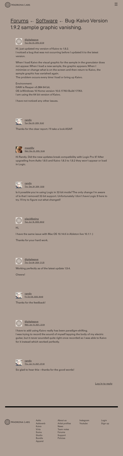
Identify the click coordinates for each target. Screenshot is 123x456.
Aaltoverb (40, 424)
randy (28, 120)
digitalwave (31, 40)
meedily (29, 148)
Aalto (38, 421)
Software (47, 20)
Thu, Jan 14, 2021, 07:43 (35, 364)
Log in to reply (103, 384)
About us (62, 421)
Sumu (39, 433)
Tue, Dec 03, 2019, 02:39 (34, 43)
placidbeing (32, 219)
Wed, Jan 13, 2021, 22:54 (35, 325)
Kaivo (38, 427)
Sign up (105, 424)
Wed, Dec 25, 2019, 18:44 (35, 151)
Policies (61, 438)
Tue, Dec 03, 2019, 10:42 (34, 123)
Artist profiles (64, 424)
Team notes (63, 430)
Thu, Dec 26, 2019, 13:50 (34, 187)
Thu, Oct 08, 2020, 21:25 (34, 263)
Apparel (40, 441)
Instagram (84, 421)
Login (104, 421)
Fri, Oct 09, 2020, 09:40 (34, 297)
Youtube (83, 424)
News (60, 427)
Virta (38, 430)
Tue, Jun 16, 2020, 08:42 (34, 222)
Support (62, 436)
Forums (20, 20)
